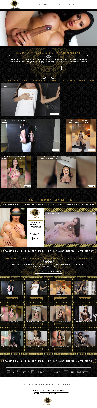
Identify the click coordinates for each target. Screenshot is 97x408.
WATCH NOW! (56, 150)
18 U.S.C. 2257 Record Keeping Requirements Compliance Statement (54, 392)
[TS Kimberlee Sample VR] (70, 227)
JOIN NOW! (35, 238)
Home (39, 4)
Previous (2, 315)
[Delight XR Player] (92, 214)
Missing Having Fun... (12, 158)
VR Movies (57, 4)
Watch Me (85, 280)
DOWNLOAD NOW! (54, 114)
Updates (75, 4)
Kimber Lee (36, 392)
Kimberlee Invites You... (78, 122)
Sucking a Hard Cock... (60, 305)
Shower (6, 86)
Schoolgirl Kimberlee (60, 330)
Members (66, 4)
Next (95, 315)
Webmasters (42, 393)
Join (82, 4)
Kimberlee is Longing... (49, 158)
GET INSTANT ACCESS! (12, 299)
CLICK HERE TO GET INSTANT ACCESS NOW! (48, 271)
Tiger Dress (85, 305)
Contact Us (36, 393)
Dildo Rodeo (12, 330)
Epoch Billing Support (50, 393)
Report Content (58, 393)
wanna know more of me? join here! (48, 68)
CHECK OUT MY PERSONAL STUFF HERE (48, 200)
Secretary (85, 330)
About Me (47, 4)
